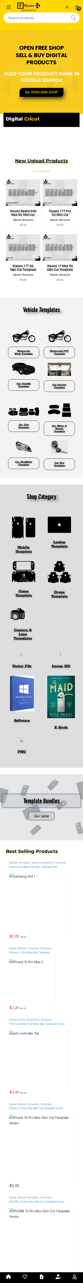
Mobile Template (19, 862)
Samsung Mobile (42, 862)
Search (73, 17)
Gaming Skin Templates (24, 1019)
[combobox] (35, 17)
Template (60, 862)
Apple (12, 948)
